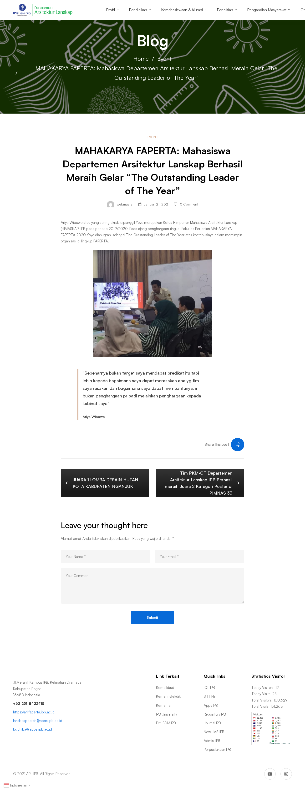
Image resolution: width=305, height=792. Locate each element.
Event (164, 58)
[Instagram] (286, 774)
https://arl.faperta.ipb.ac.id (34, 712)
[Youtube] (270, 774)
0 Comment (189, 204)
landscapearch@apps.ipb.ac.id (37, 720)
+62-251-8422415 (28, 703)
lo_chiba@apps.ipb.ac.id (32, 729)
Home (141, 58)
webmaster (125, 204)
